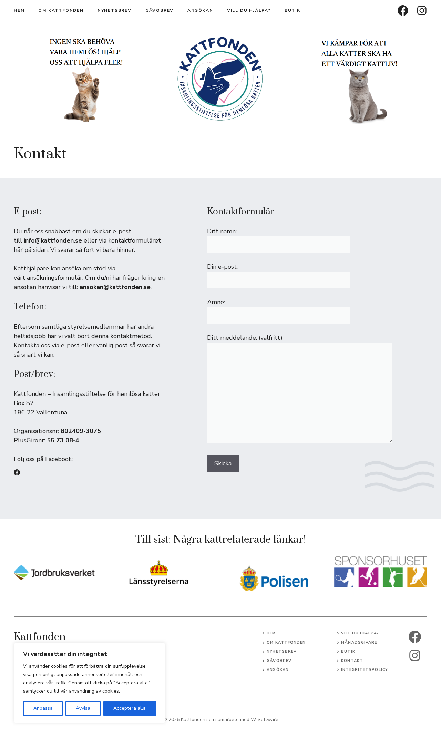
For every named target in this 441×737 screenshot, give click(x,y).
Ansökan (200, 10)
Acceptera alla (129, 708)
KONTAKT (352, 660)
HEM (271, 633)
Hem (19, 10)
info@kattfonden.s (51, 240)
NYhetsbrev (282, 651)
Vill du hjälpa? (249, 10)
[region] (89, 683)
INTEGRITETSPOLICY (364, 669)
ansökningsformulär (54, 278)
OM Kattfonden (60, 10)
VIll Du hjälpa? (360, 633)
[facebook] (403, 10)
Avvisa (83, 708)
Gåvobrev (279, 660)
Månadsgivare (359, 642)
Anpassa (43, 708)
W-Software (264, 719)
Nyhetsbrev (115, 10)
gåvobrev (159, 10)
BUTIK (292, 10)
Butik (348, 651)
